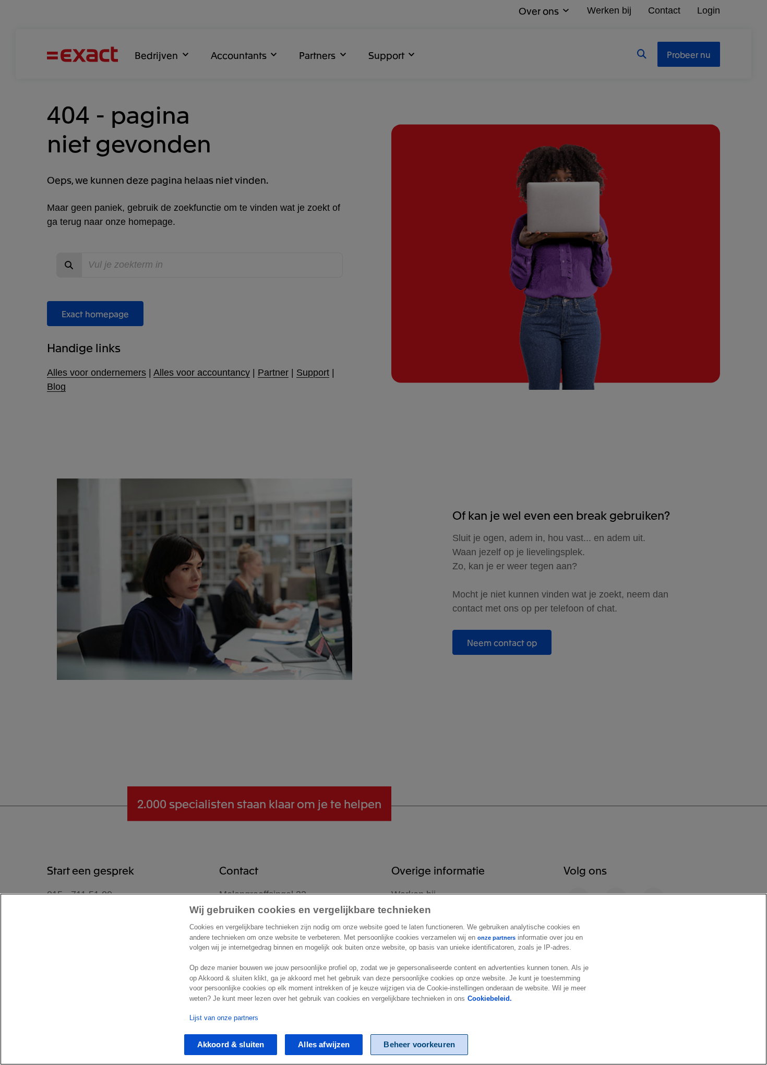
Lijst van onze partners (223, 1018)
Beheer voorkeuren (419, 1044)
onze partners (496, 938)
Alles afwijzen (324, 1044)
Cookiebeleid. (490, 998)
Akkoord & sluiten (231, 1044)
